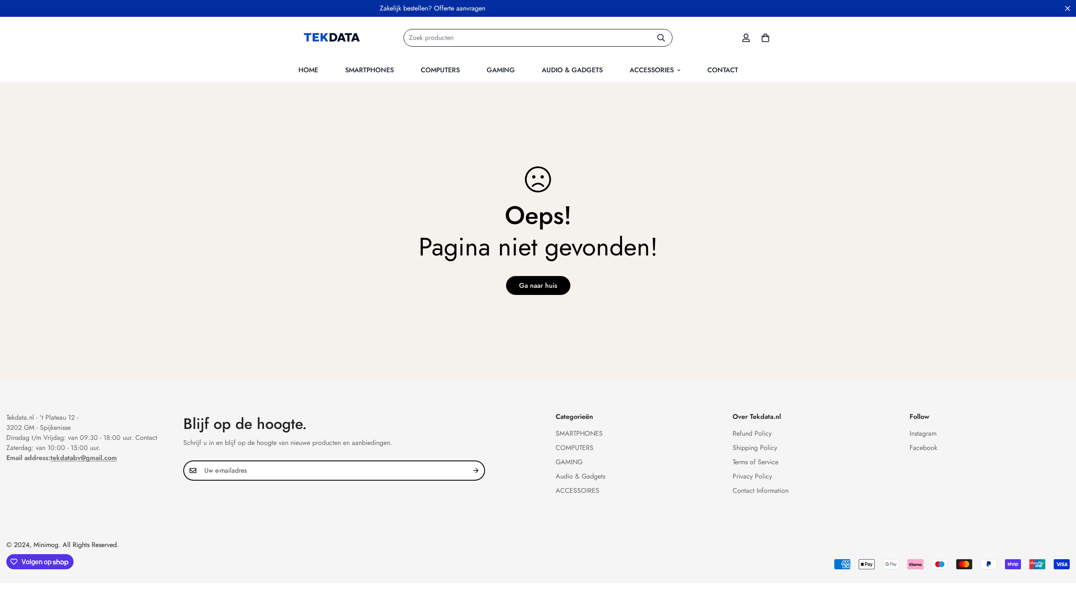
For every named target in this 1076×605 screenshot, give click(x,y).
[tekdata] (331, 37)
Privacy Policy (752, 476)
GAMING (501, 70)
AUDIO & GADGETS (572, 70)
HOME (308, 70)
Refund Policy (752, 433)
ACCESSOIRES (577, 490)
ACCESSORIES (652, 70)
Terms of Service (755, 462)
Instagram (923, 433)
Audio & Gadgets (580, 476)
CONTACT (722, 70)
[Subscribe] (476, 470)
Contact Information (761, 490)
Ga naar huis (538, 285)
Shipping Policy (755, 447)
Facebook (923, 447)
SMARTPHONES (369, 70)
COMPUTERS (440, 70)
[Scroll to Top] (1059, 559)
